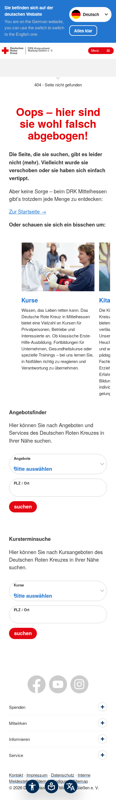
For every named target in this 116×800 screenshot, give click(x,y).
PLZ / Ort (21, 483)
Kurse (29, 300)
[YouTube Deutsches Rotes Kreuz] (58, 684)
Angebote (22, 458)
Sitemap (80, 781)
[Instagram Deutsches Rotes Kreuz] (79, 684)
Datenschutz (62, 775)
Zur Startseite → (27, 211)
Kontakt (16, 775)
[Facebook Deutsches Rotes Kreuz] (37, 684)
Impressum (37, 775)
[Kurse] (58, 267)
